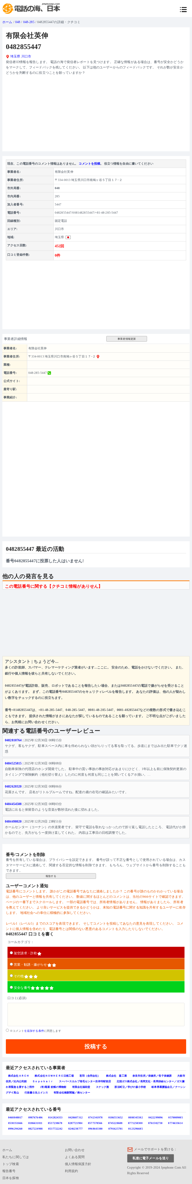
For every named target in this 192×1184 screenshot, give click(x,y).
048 (17, 22)
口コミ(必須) (16, 998)
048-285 (28, 22)
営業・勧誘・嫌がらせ (30, 964)
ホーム (7, 22)
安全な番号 (22, 988)
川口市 (26, 56)
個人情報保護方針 (78, 1164)
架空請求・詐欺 (25, 953)
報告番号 (9, 1171)
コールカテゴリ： (20, 942)
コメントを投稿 (89, 163)
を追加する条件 (34, 1030)
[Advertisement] (96, 115)
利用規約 (71, 1171)
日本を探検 (10, 1178)
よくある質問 (75, 1157)
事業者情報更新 (127, 338)
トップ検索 (10, 1164)
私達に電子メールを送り (151, 1158)
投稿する (96, 1046)
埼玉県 (14, 56)
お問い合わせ (75, 1150)
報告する (51, 876)
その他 (19, 976)
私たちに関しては (15, 1157)
